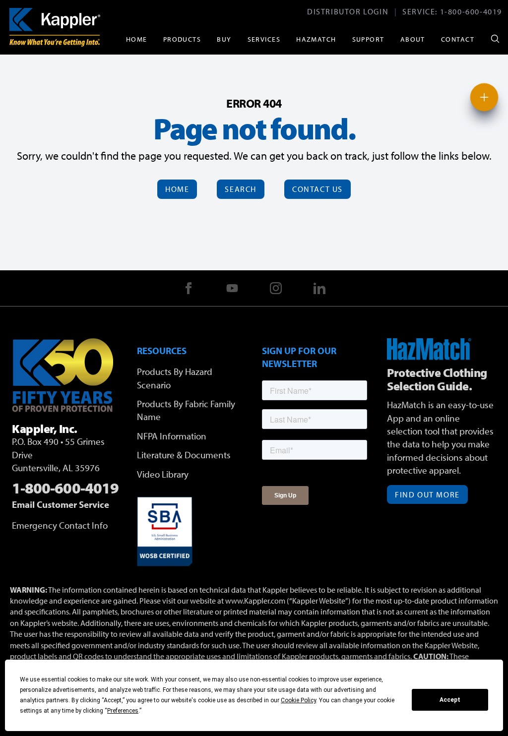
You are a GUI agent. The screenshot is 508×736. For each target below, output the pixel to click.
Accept (450, 699)
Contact (457, 39)
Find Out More (427, 494)
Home (136, 39)
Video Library (163, 474)
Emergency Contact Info (60, 525)
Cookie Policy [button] (298, 700)
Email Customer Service (60, 504)
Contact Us (317, 189)
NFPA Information (171, 436)
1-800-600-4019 (471, 11)
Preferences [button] (122, 710)
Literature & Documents (184, 455)
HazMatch (316, 39)
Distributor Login (347, 11)
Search (240, 189)
